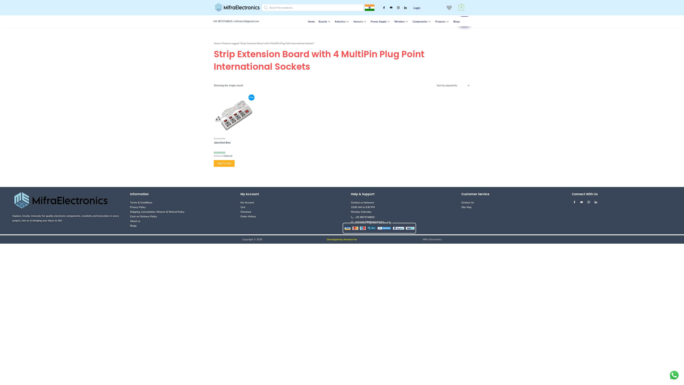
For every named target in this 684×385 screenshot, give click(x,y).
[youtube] (391, 7)
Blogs (456, 21)
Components (420, 21)
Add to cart (224, 163)
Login (416, 7)
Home (311, 21)
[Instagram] (398, 7)
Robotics (340, 21)
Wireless (399, 21)
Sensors (358, 21)
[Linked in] (405, 7)
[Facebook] (384, 7)
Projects (440, 21)
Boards (323, 21)
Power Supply (379, 21)
